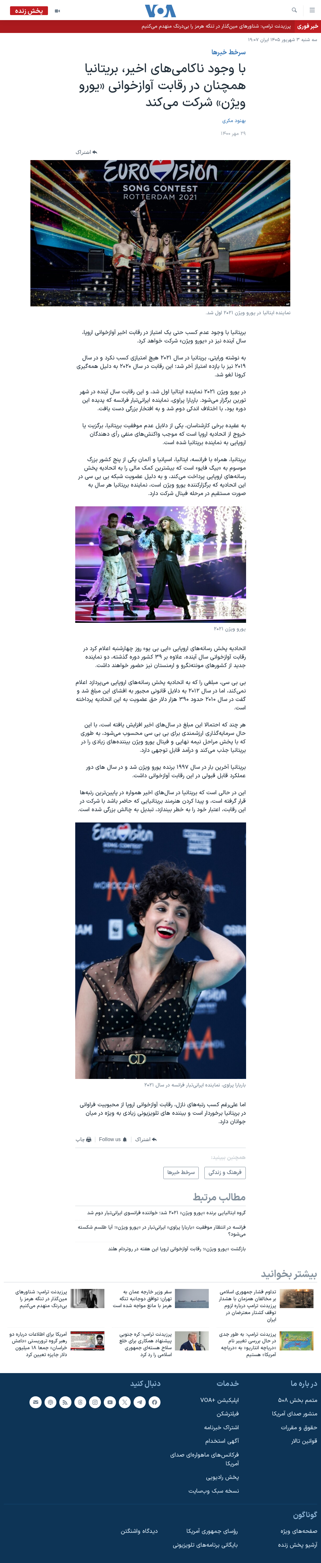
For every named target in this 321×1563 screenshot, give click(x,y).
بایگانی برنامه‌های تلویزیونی (205, 1545)
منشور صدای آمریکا (294, 1414)
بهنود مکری (234, 121)
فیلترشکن (228, 1414)
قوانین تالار (304, 1441)
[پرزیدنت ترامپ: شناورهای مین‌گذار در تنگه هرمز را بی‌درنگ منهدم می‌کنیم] (87, 1298)
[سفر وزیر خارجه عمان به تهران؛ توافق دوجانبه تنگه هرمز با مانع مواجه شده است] (192, 1298)
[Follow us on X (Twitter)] (125, 1402)
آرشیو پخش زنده (297, 1545)
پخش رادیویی (222, 1477)
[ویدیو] (57, 11)
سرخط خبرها (229, 53)
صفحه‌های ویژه (299, 1531)
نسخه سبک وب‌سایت (213, 1491)
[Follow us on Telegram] (139, 1402)
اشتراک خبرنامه (221, 1428)
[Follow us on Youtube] (110, 1402)
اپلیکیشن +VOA (219, 1400)
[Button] (86, 152)
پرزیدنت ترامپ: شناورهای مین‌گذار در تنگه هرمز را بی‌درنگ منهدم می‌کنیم (216, 26)
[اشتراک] (35, 1402)
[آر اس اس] (65, 1402)
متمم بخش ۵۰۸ (297, 1400)
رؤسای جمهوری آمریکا (212, 1531)
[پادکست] (50, 1402)
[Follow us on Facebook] (154, 1402)
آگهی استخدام (222, 1441)
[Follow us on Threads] (80, 1402)
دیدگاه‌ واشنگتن (139, 1531)
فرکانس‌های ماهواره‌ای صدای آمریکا (204, 1459)
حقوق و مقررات (299, 1428)
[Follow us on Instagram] (95, 1402)
